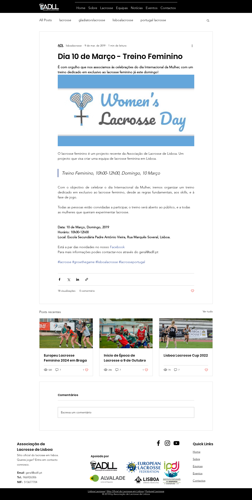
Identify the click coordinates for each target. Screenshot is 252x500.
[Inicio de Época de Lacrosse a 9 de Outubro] (126, 333)
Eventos (197, 473)
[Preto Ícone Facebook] (158, 443)
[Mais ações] (192, 45)
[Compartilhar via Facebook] (59, 279)
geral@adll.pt (34, 472)
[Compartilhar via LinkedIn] (77, 279)
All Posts (45, 20)
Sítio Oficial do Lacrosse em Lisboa (125, 491)
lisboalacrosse (123, 20)
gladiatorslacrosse (92, 20)
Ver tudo (208, 311)
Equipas (198, 466)
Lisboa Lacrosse (96, 491)
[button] (208, 20)
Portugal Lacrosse (154, 491)
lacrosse (65, 20)
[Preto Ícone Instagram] (167, 443)
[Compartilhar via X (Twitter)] (68, 279)
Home (196, 452)
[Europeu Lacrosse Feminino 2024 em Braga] (66, 333)
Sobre (196, 459)
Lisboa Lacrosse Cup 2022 (186, 355)
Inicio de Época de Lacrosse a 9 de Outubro (125, 358)
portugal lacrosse (153, 20)
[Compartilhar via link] (86, 279)
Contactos (199, 480)
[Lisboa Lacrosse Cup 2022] (186, 333)
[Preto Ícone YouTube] (176, 443)
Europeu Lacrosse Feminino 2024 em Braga (65, 358)
